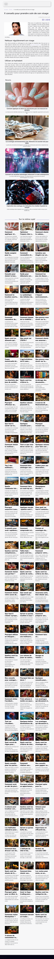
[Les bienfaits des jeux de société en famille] (12, 374)
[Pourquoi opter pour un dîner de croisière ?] (12, 886)
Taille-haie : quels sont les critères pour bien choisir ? (25, 554)
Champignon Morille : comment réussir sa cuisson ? (42, 489)
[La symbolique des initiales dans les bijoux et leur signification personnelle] (27, 289)
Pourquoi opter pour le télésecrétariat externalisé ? (41, 787)
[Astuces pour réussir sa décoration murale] (42, 801)
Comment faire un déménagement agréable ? (41, 638)
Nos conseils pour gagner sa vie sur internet (41, 765)
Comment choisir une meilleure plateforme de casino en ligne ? (26, 638)
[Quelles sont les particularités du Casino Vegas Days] (27, 801)
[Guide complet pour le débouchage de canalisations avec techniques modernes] (12, 247)
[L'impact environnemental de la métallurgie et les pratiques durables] (42, 289)
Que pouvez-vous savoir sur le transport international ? (42, 320)
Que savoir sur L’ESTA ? (25, 339)
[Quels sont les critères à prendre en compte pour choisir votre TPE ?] (27, 374)
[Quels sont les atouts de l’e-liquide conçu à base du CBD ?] (12, 865)
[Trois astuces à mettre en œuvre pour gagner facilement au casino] (27, 693)
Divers (10, 9)
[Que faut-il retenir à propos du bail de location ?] (12, 607)
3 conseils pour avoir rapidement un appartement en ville (11, 531)
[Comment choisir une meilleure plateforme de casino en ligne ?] (27, 628)
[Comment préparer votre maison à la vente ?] (42, 545)
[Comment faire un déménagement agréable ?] (42, 628)
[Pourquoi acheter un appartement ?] (27, 778)
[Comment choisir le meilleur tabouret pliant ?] (12, 438)
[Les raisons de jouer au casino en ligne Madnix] (27, 649)
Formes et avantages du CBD (40, 530)
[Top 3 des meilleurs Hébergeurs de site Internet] (12, 459)
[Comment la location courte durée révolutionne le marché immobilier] (12, 289)
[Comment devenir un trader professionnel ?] (27, 908)
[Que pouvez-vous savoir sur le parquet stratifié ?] (42, 353)
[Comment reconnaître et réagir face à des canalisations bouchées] (27, 247)
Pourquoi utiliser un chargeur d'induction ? (11, 637)
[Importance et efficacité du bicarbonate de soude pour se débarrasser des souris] (42, 822)
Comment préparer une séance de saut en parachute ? (41, 617)
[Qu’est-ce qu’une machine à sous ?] (27, 607)
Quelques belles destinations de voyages (26, 723)
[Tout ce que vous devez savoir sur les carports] (27, 438)
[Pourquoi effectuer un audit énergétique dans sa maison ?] (12, 397)
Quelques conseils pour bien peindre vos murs (26, 427)
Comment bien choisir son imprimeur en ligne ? (25, 874)
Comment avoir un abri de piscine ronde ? (12, 786)
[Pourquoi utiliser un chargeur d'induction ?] (12, 628)
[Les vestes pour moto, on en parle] (42, 865)
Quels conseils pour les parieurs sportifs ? (11, 765)
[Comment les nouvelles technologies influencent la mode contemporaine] (27, 160)
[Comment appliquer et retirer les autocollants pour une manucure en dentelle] (27, 95)
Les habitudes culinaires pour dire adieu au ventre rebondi (11, 831)
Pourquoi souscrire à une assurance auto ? (11, 509)
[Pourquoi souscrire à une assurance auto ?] (12, 501)
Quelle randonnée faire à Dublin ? (11, 488)
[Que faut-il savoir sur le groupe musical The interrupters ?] (12, 418)
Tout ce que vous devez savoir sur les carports (26, 447)
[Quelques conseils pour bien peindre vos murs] (27, 418)
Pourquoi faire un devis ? (27, 679)
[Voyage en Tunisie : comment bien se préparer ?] (42, 649)
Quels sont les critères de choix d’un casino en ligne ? (26, 745)
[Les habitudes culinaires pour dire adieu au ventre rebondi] (12, 822)
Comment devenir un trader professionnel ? (27, 917)
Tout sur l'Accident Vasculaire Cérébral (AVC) (11, 724)
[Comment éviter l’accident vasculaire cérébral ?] (12, 693)
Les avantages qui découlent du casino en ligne (41, 701)
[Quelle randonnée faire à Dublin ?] (12, 480)
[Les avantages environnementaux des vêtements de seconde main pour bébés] (27, 128)
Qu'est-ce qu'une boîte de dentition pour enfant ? (26, 831)
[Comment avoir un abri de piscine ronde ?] (12, 778)
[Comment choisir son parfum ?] (12, 566)
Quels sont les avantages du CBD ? (41, 744)
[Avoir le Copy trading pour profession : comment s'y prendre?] (27, 886)
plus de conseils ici (35, 44)
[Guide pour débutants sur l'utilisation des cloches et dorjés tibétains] (27, 268)
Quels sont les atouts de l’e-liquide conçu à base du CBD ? (10, 874)
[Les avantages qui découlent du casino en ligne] (42, 693)
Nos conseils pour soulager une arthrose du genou (11, 681)
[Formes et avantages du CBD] (42, 522)
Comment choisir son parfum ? (11, 573)
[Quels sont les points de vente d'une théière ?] (27, 566)
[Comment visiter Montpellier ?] (12, 908)
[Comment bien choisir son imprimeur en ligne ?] (27, 865)
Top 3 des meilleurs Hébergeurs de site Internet (11, 468)
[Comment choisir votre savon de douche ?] (12, 587)
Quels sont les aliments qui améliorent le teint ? (10, 341)
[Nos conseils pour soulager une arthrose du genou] (12, 672)
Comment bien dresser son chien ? (12, 851)
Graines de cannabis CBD (40, 850)
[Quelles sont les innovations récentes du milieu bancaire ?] (12, 649)
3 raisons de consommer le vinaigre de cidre (11, 937)
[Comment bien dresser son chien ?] (12, 843)
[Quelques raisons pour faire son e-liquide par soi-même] (42, 438)
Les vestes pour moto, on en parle (41, 873)
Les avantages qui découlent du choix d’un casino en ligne (42, 724)
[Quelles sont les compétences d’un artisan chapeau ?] (12, 545)
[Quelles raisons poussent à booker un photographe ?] (27, 397)
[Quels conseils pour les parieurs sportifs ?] (12, 757)
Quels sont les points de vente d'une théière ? (26, 574)
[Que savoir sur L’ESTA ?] (27, 332)
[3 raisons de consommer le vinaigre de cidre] (12, 929)
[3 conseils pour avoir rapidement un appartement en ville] (12, 522)
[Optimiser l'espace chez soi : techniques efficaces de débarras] (27, 226)
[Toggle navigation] (6, 4)
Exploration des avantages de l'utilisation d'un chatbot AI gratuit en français (27, 206)
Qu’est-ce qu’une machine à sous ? (26, 615)
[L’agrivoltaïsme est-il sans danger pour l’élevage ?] (27, 353)
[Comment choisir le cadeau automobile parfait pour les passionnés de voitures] (42, 226)
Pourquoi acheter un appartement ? (27, 786)
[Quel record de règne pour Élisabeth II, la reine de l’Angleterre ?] (12, 736)
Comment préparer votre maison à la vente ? (41, 554)
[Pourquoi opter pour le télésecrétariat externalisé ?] (42, 778)
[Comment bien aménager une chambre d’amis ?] (27, 459)
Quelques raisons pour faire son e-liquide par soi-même (42, 448)
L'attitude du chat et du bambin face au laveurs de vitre (26, 852)
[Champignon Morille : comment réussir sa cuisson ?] (42, 480)
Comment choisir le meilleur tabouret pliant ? (11, 447)
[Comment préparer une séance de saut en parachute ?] (42, 607)
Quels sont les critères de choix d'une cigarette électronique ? (41, 575)
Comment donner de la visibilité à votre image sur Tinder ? (27, 320)
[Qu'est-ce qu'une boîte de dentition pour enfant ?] (27, 822)
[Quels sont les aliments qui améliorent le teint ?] (12, 332)
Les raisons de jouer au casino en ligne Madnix (26, 657)
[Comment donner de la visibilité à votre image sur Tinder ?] (27, 311)
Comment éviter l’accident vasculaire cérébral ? (11, 702)
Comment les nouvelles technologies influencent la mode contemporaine (27, 174)
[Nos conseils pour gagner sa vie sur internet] (42, 757)
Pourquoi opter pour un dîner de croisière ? (11, 894)
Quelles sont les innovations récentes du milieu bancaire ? (11, 658)
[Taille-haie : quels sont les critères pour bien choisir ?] (27, 545)
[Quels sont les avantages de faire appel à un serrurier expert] (42, 908)
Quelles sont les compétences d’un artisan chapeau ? (11, 554)
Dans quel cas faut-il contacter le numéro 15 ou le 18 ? (41, 510)
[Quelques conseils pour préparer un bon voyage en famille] (42, 672)
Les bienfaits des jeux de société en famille (11, 382)
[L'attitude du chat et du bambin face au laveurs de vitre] (27, 843)
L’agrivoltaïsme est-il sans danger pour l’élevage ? (26, 362)
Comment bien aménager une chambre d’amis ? (27, 467)
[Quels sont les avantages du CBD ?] (42, 736)
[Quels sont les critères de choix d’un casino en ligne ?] (27, 736)
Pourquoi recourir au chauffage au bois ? (40, 427)
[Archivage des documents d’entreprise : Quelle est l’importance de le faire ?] (42, 374)
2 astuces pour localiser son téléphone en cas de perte (11, 810)
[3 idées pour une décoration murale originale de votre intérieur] (42, 459)
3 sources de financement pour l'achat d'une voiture (42, 406)
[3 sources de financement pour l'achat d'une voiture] (42, 397)
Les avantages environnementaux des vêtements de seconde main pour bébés (27, 142)
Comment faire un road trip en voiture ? (26, 488)
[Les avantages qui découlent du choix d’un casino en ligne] (42, 715)
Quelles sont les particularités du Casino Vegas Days (26, 810)
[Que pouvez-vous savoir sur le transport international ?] (42, 311)
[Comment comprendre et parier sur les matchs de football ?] (27, 522)
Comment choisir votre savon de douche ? (11, 595)
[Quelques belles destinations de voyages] (27, 715)
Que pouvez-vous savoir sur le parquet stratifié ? (42, 362)
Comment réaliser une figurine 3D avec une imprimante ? (27, 766)
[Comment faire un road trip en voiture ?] (27, 480)
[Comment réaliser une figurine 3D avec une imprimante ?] (27, 757)
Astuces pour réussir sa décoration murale (40, 810)
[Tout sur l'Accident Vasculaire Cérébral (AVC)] (12, 715)
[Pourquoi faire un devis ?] (27, 672)
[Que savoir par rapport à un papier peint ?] (27, 587)
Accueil (6, 9)
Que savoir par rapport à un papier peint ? (26, 595)
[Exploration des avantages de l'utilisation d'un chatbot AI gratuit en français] (27, 192)
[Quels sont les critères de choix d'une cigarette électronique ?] (42, 566)
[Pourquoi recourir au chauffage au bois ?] (42, 418)
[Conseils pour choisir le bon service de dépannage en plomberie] (12, 268)
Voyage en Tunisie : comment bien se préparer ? (42, 658)
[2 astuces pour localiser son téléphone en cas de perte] (12, 801)
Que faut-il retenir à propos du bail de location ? (11, 617)
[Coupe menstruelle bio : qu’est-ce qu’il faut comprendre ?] (12, 353)
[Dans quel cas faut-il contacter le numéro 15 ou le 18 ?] (42, 501)
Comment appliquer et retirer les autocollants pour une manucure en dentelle (27, 109)
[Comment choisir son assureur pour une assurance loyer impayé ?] (42, 332)
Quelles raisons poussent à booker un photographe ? (26, 406)
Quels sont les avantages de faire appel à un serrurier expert (41, 918)
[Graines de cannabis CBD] (42, 843)
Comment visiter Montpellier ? (11, 916)
